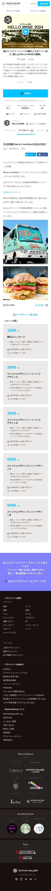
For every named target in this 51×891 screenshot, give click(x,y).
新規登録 (45, 3)
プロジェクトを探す (13, 11)
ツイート (26, 114)
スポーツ (7, 628)
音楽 (32, 59)
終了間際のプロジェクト (13, 655)
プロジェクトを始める (38, 11)
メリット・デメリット (12, 684)
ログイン (33, 3)
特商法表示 (7, 740)
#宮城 (30, 82)
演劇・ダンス (8, 621)
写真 (5, 610)
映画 (5, 606)
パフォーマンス (32, 625)
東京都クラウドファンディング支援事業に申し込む (24, 698)
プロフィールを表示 (37, 123)
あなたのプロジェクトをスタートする (27, 581)
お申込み (7, 669)
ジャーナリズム (9, 632)
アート (28, 606)
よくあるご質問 (9, 721)
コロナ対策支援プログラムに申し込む (19, 702)
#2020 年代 (7, 717)
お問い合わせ (8, 725)
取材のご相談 (8, 728)
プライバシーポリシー (12, 736)
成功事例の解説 (9, 680)
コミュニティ (8, 617)
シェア (12, 114)
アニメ (6, 613)
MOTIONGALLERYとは (13, 714)
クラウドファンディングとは (15, 672)
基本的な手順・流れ (11, 676)
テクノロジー (8, 625)
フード (28, 628)
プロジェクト (10, 130)
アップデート (25, 130)
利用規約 (7, 732)
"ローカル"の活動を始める (14, 691)
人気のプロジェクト (11, 647)
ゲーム (28, 613)
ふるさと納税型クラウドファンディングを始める (23, 695)
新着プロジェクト (10, 651)
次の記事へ (40, 304)
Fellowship (7, 687)
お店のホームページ (12, 192)
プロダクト (30, 617)
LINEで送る (42, 114)
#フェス (21, 82)
